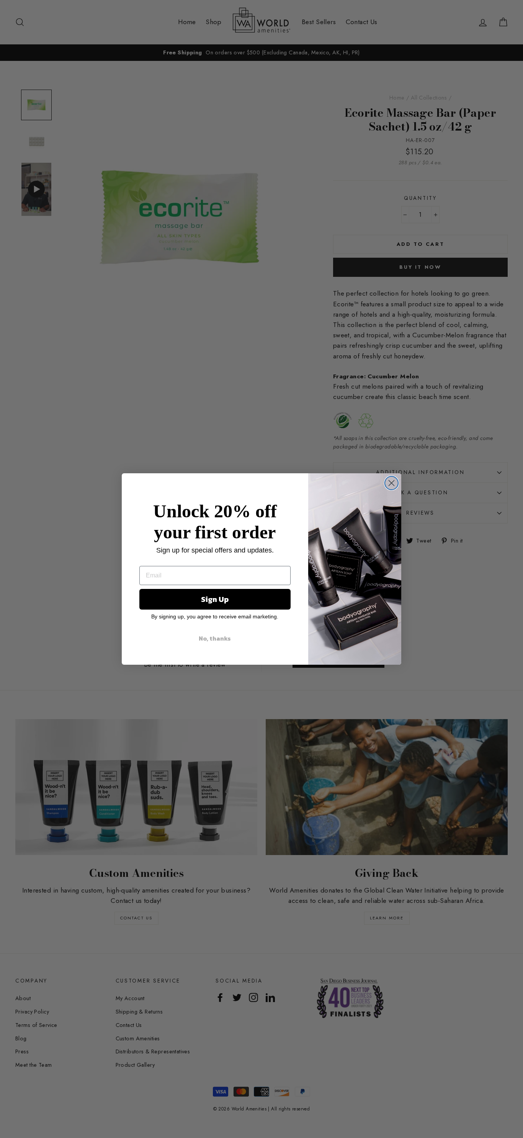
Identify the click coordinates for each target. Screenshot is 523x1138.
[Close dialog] (391, 483)
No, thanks (215, 638)
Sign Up (215, 599)
